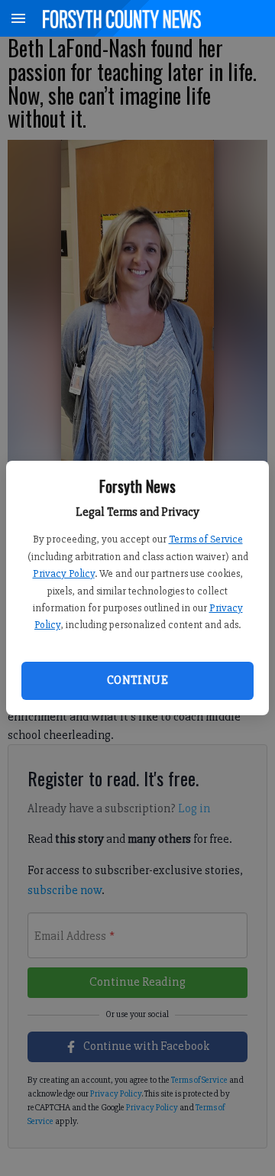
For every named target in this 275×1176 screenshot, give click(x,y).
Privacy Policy (64, 573)
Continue (137, 680)
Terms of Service (206, 539)
